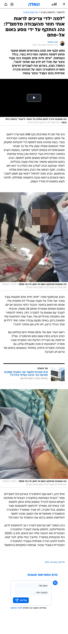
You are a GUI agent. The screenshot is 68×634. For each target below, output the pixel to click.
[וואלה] (34, 4)
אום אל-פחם (51, 562)
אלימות (61, 562)
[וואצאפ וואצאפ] (12, 4)
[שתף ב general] (6, 4)
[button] (54, 4)
